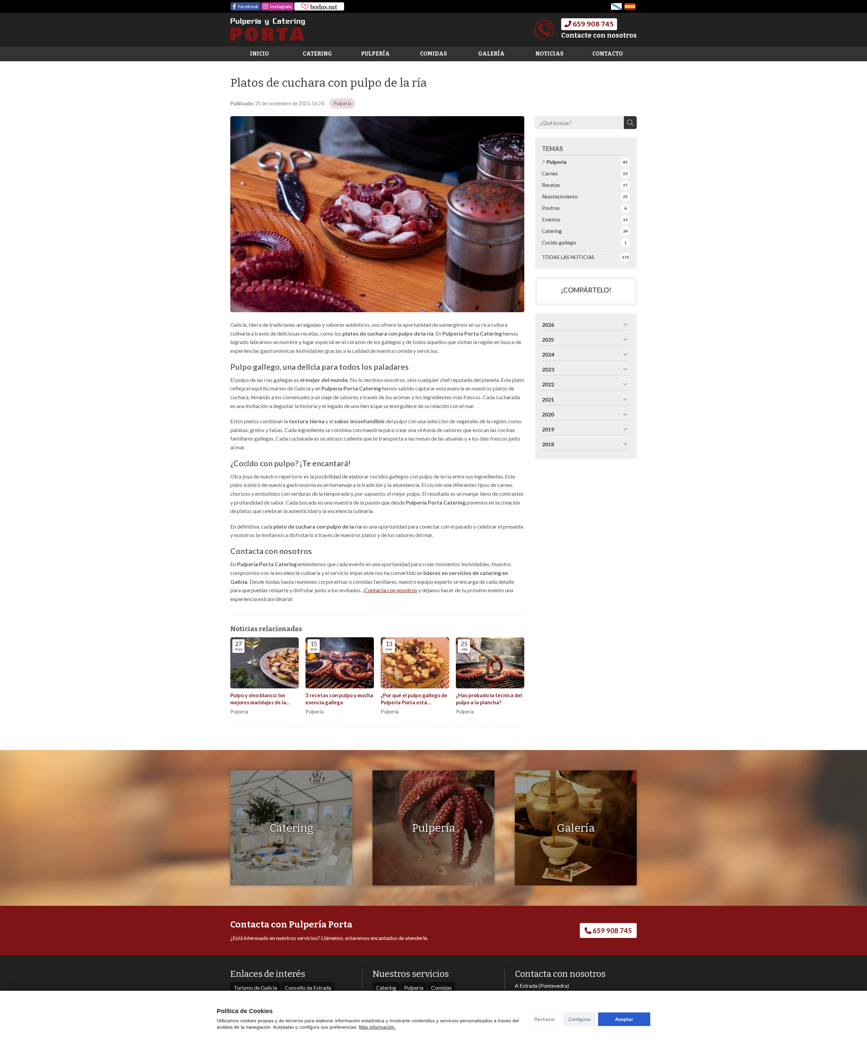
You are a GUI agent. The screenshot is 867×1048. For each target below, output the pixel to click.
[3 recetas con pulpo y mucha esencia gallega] (339, 663)
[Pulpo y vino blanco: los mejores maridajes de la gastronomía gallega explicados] (264, 663)
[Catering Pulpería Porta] (267, 29)
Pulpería (375, 53)
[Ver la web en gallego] (616, 6)
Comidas (433, 53)
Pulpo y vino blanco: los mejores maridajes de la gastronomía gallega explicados (258, 699)
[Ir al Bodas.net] (319, 6)
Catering (317, 53)
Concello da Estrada (308, 987)
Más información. (377, 1027)
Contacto (607, 53)
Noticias (549, 53)
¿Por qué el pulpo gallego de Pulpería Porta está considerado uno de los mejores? (414, 699)
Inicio (259, 53)
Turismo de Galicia (255, 987)
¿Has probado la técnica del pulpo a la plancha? (489, 698)
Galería (491, 53)
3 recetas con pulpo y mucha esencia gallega (339, 698)
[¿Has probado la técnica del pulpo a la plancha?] (490, 663)
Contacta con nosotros (390, 590)
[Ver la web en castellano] (630, 6)
